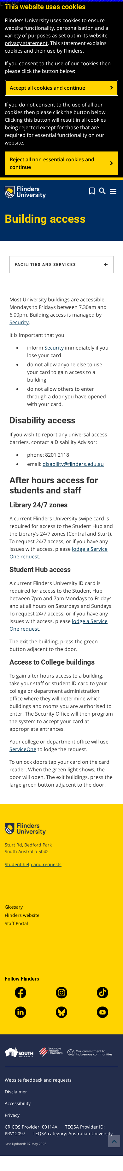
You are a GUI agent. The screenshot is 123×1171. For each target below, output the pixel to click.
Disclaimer (16, 1092)
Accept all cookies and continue (47, 87)
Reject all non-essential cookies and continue (52, 163)
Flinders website (22, 915)
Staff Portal (16, 923)
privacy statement (26, 43)
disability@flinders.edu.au (73, 463)
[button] (92, 191)
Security (19, 322)
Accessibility (18, 1103)
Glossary (14, 907)
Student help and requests (33, 864)
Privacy (12, 1115)
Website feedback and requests (38, 1080)
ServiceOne (22, 749)
